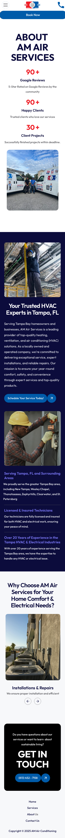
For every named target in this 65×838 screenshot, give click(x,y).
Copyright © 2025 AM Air (24, 831)
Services (32, 808)
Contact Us (32, 820)
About (30, 814)
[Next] (37, 701)
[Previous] (27, 701)
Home (32, 801)
